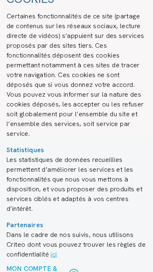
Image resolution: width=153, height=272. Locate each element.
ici (54, 254)
